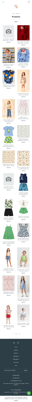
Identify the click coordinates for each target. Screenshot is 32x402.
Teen (16, 365)
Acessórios (16, 362)
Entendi (16, 400)
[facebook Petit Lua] (18, 343)
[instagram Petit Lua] (14, 343)
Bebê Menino (16, 359)
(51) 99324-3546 (16, 378)
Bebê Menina (16, 356)
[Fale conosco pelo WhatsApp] (29, 393)
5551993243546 (16, 375)
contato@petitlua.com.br (16, 380)
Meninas (16, 350)
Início (14, 13)
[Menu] (3, 2)
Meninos (16, 353)
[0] (28, 2)
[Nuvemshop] (16, 390)
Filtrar (16, 21)
